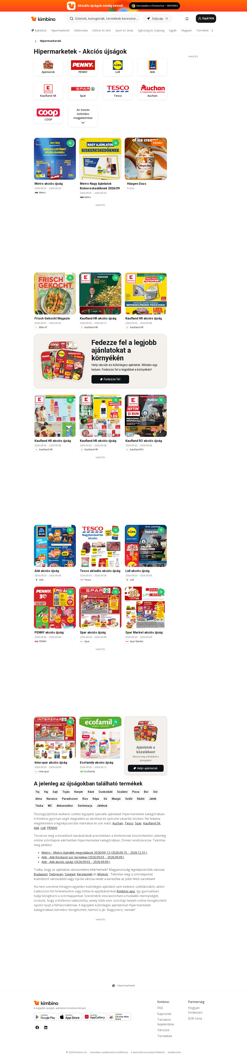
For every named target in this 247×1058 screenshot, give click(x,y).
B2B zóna (195, 1018)
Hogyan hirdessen (195, 1010)
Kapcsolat (164, 1014)
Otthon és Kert (101, 30)
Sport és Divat (124, 30)
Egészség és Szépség (151, 30)
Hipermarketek (60, 30)
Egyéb (173, 30)
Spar (138, 823)
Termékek (202, 30)
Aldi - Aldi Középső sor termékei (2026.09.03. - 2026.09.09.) (82, 857)
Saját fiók (208, 18)
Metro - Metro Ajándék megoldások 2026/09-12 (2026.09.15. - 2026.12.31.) (94, 852)
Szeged (70, 874)
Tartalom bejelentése (165, 1021)
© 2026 (76, 1052)
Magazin (186, 30)
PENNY (52, 828)
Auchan (117, 823)
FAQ (160, 1008)
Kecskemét (84, 874)
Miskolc (102, 874)
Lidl (43, 828)
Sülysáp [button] (157, 18)
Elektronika (81, 30)
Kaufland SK (151, 823)
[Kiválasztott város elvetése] (167, 18)
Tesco (129, 823)
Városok (163, 1030)
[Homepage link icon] (113, 985)
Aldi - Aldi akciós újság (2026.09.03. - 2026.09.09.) (75, 862)
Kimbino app (126, 891)
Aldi (36, 828)
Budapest (41, 874)
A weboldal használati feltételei (148, 1052)
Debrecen (56, 874)
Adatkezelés (174, 1052)
